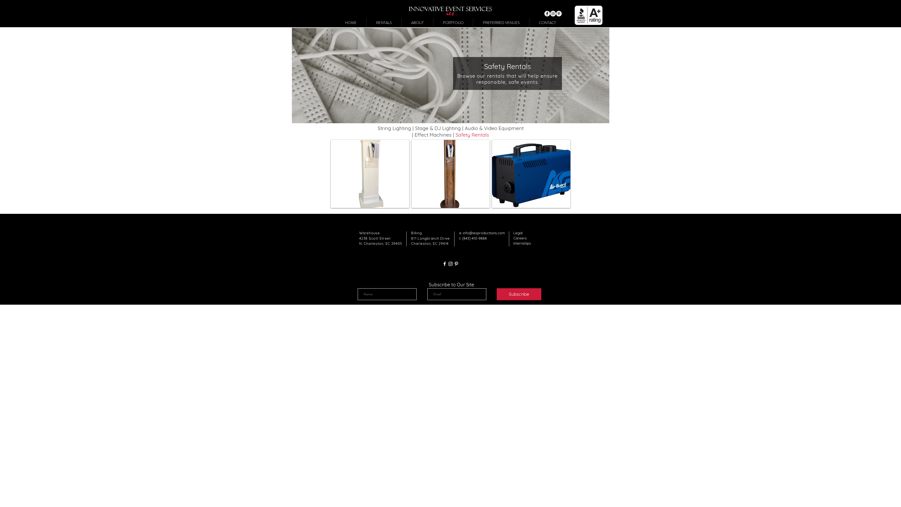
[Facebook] (547, 13)
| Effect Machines (432, 135)
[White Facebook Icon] (444, 264)
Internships (522, 243)
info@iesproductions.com (484, 233)
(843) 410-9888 (474, 238)
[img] (370, 174)
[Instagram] (553, 13)
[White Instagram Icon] (450, 264)
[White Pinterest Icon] (456, 264)
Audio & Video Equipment (494, 128)
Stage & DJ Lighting (438, 128)
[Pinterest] (559, 13)
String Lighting (394, 128)
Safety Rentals (472, 135)
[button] (384, 22)
